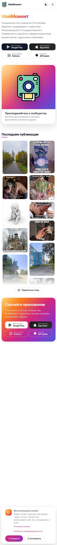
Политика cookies (22, 526)
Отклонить (35, 538)
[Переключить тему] (46, 4)
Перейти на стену (30, 290)
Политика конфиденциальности (28, 531)
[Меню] (53, 4)
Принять (15, 538)
